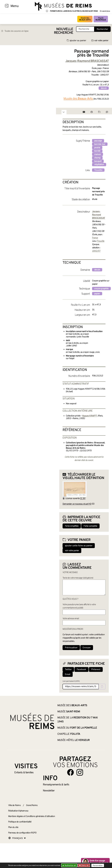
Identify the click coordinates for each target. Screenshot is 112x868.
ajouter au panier (78, 40)
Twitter (68, 669)
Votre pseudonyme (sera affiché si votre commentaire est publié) (79, 606)
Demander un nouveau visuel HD (77, 504)
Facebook (81, 669)
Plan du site (13, 827)
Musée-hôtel (73, 740)
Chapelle (68, 734)
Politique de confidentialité (20, 822)
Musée (100, 19)
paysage (98, 140)
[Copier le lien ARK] (102, 686)
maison (97, 154)
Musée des (85, 19)
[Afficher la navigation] (7, 6)
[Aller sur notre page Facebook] (70, 772)
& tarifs (56, 784)
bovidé (97, 151)
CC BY (83, 498)
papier (97, 293)
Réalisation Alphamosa (18, 811)
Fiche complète (90, 526)
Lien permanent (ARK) (71, 681)
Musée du (77, 728)
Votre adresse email (71, 618)
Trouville (98, 170)
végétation (99, 164)
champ (97, 157)
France (95, 237)
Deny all (84, 865)
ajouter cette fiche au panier (78, 545)
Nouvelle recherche (63, 31)
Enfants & (24, 772)
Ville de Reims (14, 805)
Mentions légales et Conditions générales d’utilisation (31, 816)
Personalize (98, 865)
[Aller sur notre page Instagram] (79, 772)
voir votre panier (101, 40)
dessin (104, 88)
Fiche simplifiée (72, 526)
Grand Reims (32, 805)
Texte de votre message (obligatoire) (78, 578)
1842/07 (96, 251)
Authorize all (70, 865)
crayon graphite (101, 288)
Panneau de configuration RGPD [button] (22, 832)
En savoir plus (105, 11)
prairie (97, 147)
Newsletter (48, 790)
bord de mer (99, 144)
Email (67, 674)
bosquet (97, 161)
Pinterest (95, 669)
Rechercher (102, 29)
